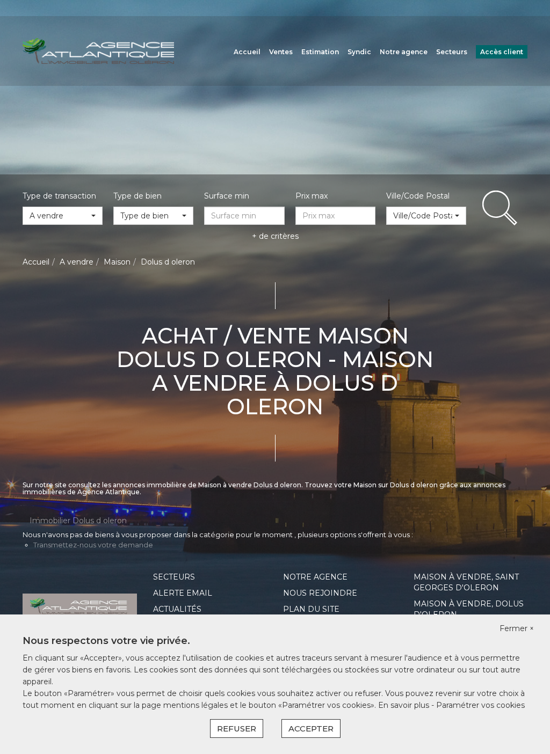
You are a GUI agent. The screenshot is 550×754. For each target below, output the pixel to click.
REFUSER (236, 728)
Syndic (359, 52)
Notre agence (404, 52)
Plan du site (311, 609)
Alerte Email (182, 593)
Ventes (281, 52)
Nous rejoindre (320, 593)
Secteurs (451, 52)
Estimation (320, 52)
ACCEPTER (311, 728)
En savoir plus (404, 705)
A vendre (76, 262)
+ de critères (275, 236)
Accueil (247, 52)
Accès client (501, 52)
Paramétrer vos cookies (480, 705)
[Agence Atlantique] (98, 50)
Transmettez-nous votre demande (93, 544)
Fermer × (517, 628)
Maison (117, 262)
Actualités (177, 609)
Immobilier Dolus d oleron (78, 520)
